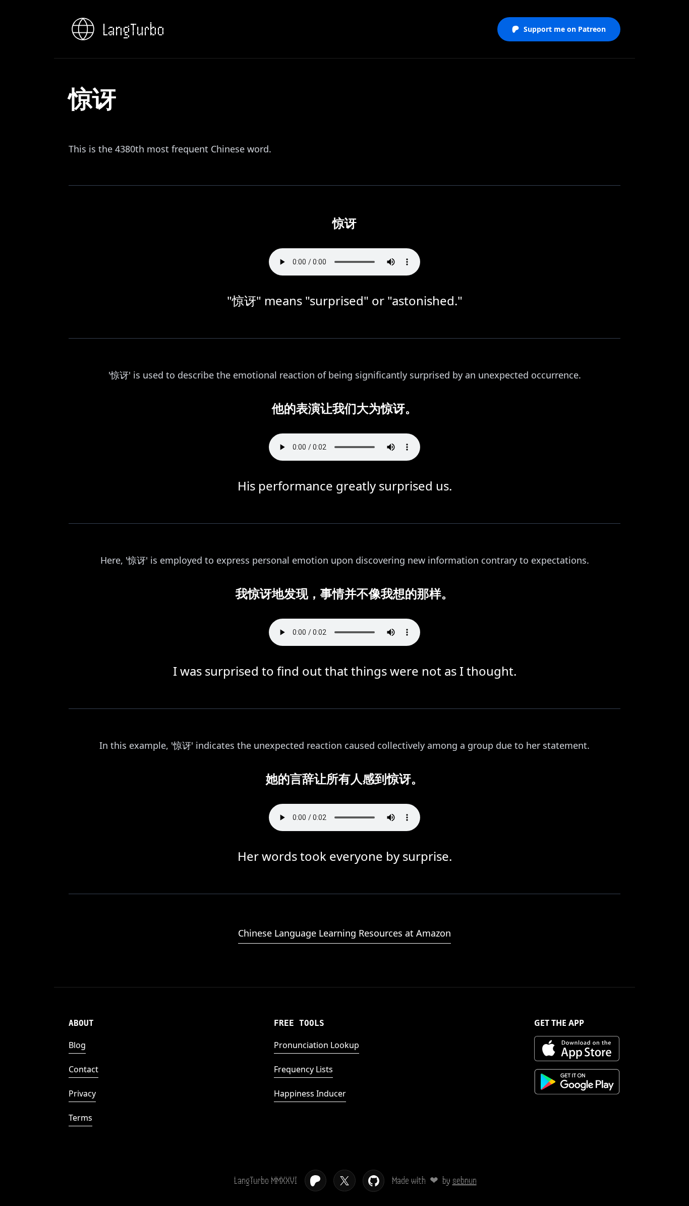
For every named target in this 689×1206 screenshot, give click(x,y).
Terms (80, 1117)
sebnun (464, 1180)
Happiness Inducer (310, 1093)
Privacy (82, 1093)
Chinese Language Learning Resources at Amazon (344, 933)
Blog (77, 1045)
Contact (83, 1069)
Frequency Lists (303, 1069)
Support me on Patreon (565, 29)
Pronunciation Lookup (316, 1045)
